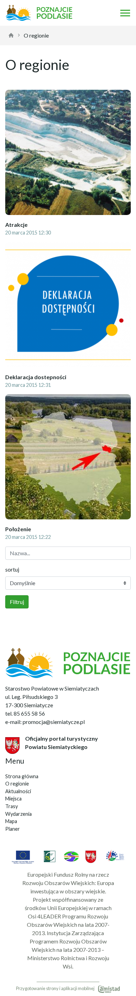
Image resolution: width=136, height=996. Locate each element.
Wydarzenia (18, 814)
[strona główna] (11, 35)
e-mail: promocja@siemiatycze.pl (45, 721)
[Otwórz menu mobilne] (125, 12)
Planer (12, 829)
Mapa (11, 821)
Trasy (11, 806)
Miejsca (13, 799)
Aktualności (18, 791)
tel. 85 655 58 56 (25, 713)
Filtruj (17, 601)
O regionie (36, 35)
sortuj (12, 569)
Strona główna (21, 776)
